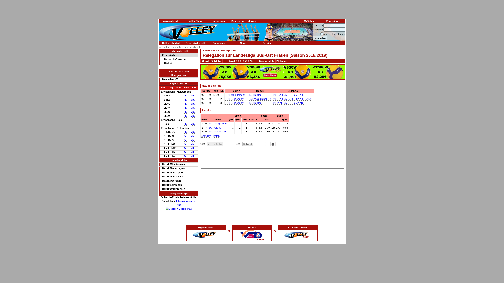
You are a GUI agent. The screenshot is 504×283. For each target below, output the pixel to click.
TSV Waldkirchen (218, 131)
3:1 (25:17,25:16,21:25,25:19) (288, 103)
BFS (186, 87)
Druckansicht (266, 61)
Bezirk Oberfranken (173, 176)
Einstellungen (273, 144)
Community (219, 43)
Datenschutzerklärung (243, 21)
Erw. (163, 87)
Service (267, 43)
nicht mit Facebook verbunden (202, 144)
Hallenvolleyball (171, 43)
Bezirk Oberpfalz (171, 180)
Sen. (178, 87)
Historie (168, 63)
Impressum (219, 21)
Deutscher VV (170, 79)
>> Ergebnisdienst (190, 47)
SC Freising (255, 95)
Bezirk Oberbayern (172, 172)
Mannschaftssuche (175, 59)
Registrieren (333, 21)
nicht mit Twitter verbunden (238, 144)
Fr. (185, 95)
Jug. (171, 87)
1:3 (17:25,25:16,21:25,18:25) (288, 95)
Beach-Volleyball (195, 43)
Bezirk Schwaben (172, 185)
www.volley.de (171, 21)
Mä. (193, 95)
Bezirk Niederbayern (173, 168)
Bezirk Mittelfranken (173, 164)
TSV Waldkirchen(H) (236, 95)
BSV (194, 87)
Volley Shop (195, 21)
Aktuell (205, 61)
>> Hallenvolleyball (169, 47)
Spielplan (216, 61)
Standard (206, 136)
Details (216, 136)
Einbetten (281, 61)
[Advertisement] (272, 161)
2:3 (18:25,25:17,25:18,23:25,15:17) (292, 99)
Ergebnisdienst (170, 55)
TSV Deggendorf (234, 99)
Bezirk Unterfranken (173, 189)
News (243, 43)
